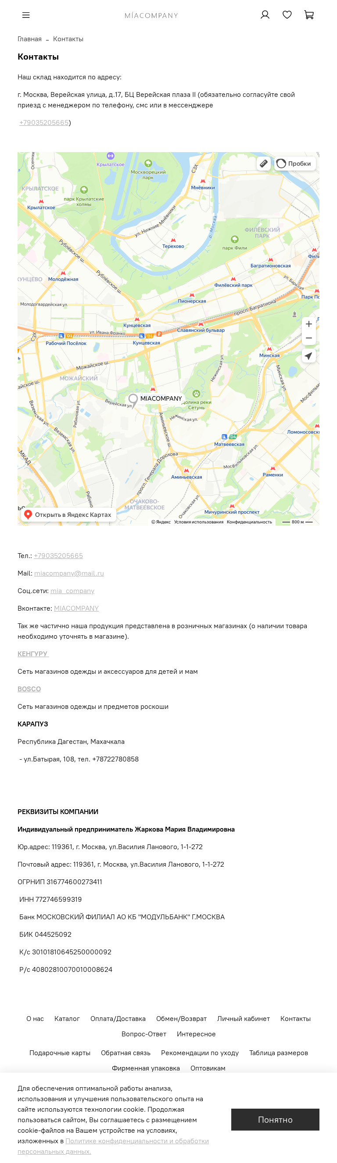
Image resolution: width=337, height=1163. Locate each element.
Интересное (196, 1033)
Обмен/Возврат (181, 1018)
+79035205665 (43, 122)
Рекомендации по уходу (200, 1052)
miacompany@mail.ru (69, 573)
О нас (35, 1018)
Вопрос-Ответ (144, 1033)
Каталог (67, 1018)
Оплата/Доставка (118, 1018)
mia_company (72, 590)
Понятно (275, 1119)
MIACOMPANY (76, 608)
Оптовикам (208, 1067)
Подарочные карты (59, 1052)
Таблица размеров (278, 1052)
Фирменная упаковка (146, 1067)
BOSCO (29, 688)
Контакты (295, 1018)
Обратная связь (126, 1052)
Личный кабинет (243, 1018)
